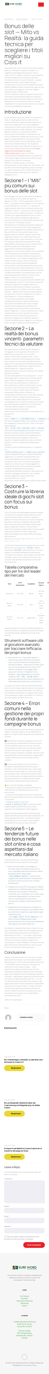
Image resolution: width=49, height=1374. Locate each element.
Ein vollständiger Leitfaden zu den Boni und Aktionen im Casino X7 (23, 1060)
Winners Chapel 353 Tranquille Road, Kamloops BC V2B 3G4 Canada (24, 1334)
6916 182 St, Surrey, (24, 1324)
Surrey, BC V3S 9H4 (24, 1326)
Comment (8, 1179)
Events (24, 1305)
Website (7, 1226)
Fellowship (24, 1303)
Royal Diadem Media (29, 1365)
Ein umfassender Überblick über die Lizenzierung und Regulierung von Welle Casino (22, 1105)
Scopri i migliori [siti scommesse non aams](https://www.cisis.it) (23, 150)
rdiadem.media (21, 19)
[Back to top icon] (24, 1357)
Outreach (24, 1298)
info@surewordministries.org (24, 1322)
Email (6, 1216)
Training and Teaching (24, 1301)
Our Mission (24, 1296)
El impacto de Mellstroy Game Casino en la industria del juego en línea (23, 1149)
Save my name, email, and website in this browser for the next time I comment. (21, 1237)
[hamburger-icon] (41, 5)
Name (7, 1206)
